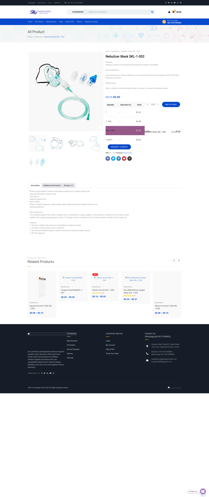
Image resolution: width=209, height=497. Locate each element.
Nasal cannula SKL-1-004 (72, 290)
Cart (49, 2)
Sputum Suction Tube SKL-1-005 (135, 307)
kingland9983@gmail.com (161, 362)
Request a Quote (91, 22)
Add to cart (171, 104)
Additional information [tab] (52, 185)
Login (108, 341)
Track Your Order (112, 353)
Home (30, 22)
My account (42, 2)
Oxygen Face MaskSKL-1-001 (41, 291)
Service (79, 22)
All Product (39, 22)
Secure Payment (73, 349)
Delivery (70, 353)
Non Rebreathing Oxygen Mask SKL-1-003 (103, 291)
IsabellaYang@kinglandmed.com (164, 359)
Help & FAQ (69, 22)
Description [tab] (35, 185)
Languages (31, 2)
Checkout (57, 2)
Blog (61, 22)
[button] (174, 260)
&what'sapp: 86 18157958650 (162, 354)
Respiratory (115, 51)
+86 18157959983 (76, 2)
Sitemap (70, 358)
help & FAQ (110, 349)
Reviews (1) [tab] (68, 185)
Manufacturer (51, 22)
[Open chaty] (203, 491)
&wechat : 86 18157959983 (161, 352)
